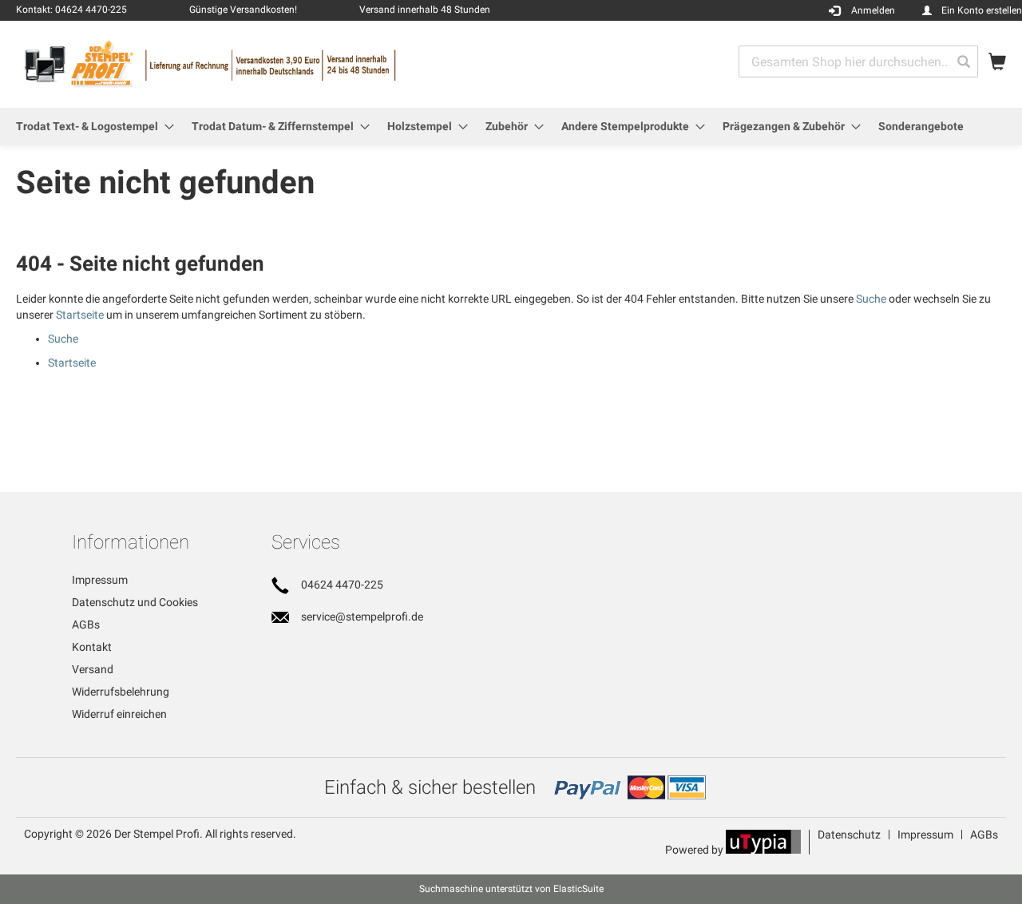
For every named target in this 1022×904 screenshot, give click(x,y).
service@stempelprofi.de (362, 616)
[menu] (511, 126)
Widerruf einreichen (119, 714)
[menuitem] (90, 126)
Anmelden (873, 10)
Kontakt (92, 646)
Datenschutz (849, 834)
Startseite (80, 314)
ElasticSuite (578, 888)
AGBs (86, 624)
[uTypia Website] (763, 849)
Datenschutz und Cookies (135, 602)
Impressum (100, 579)
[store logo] (263, 63)
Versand (92, 669)
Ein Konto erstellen (981, 10)
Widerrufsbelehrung (120, 691)
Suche (871, 298)
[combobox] (858, 61)
